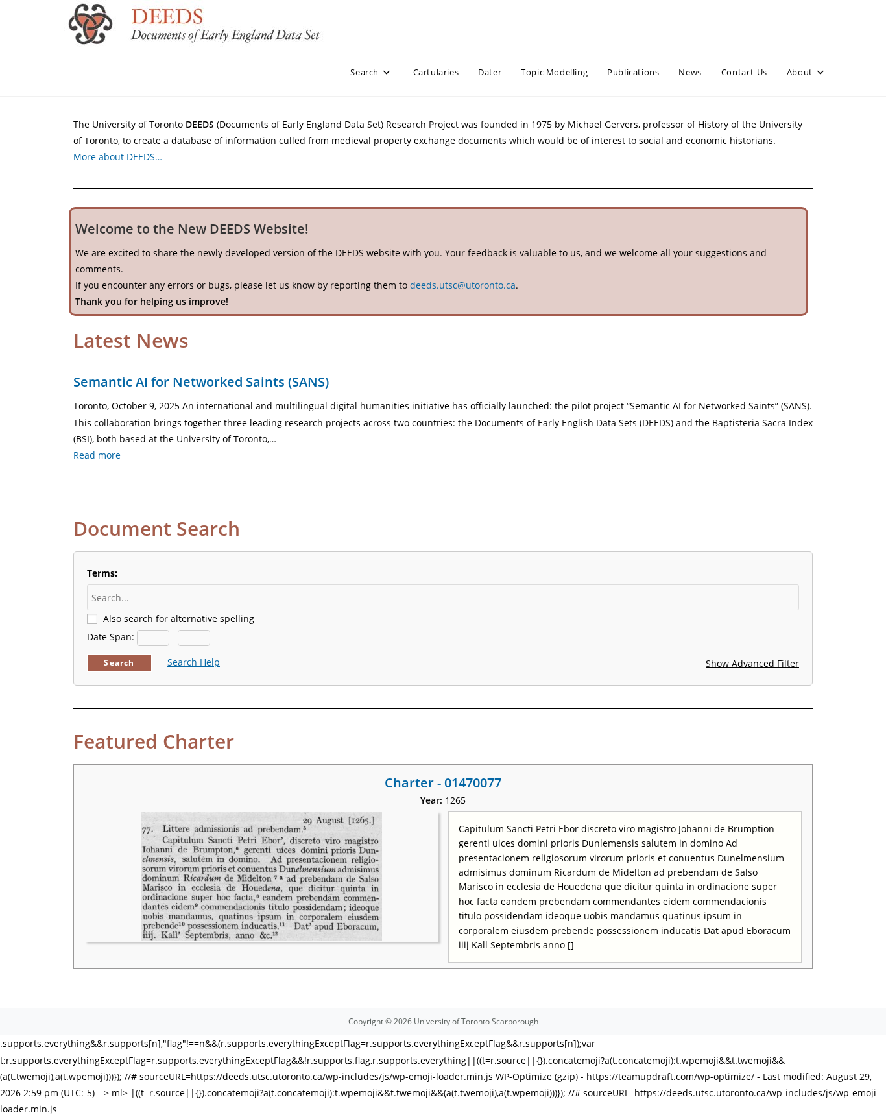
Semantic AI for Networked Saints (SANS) (201, 381)
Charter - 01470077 (443, 782)
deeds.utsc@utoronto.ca (463, 285)
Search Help (193, 662)
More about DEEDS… (117, 156)
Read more (97, 455)
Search (119, 662)
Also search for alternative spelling (178, 618)
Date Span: (110, 637)
